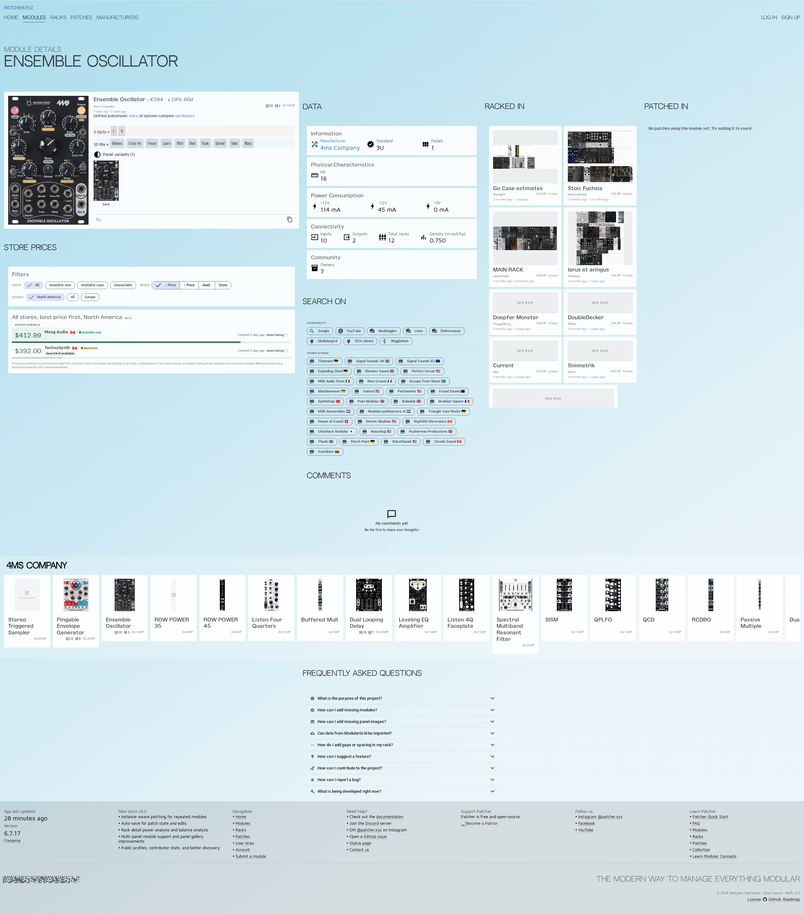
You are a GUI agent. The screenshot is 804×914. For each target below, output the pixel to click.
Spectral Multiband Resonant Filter (510, 629)
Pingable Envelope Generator (70, 626)
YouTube (585, 830)
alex (495, 372)
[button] (402, 698)
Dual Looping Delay (366, 622)
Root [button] (192, 143)
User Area (245, 843)
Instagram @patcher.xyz (600, 816)
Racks (58, 17)
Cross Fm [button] (135, 143)
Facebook (586, 823)
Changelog (12, 840)
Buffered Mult (320, 619)
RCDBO (701, 619)
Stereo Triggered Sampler (21, 626)
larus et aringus (588, 269)
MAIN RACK (508, 269)
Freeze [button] (152, 143)
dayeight (499, 195)
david (571, 372)
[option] (33, 285)
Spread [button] (220, 143)
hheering (574, 276)
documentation (389, 816)
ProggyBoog (501, 324)
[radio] (166, 285)
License (754, 899)
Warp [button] (248, 143)
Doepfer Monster (515, 317)
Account (243, 849)
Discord (372, 823)
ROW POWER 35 (172, 622)
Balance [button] (117, 143)
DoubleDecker (585, 317)
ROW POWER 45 (221, 622)
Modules (34, 17)
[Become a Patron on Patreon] (481, 827)
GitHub (775, 899)
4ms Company (104, 106)
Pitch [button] (180, 143)
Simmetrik (581, 365)
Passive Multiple (751, 622)
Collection (701, 849)
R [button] (121, 131)
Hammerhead (577, 195)
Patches (81, 17)
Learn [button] (166, 143)
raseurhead (500, 276)
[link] (27, 614)
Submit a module (251, 856)
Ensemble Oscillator (119, 99)
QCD (649, 619)
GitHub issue (375, 836)
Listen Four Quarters (267, 622)
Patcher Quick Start (710, 816)
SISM (551, 619)
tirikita (571, 324)
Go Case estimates (517, 188)
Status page (360, 843)
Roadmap (791, 899)
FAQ (696, 823)
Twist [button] (234, 143)
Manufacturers (117, 17)
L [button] (113, 131)
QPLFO (603, 619)
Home (11, 17)
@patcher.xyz (369, 830)
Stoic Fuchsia (585, 188)
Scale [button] (205, 143)
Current (503, 365)
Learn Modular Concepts (714, 856)
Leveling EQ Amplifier (414, 622)
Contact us (359, 849)
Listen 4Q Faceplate (460, 622)
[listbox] (80, 285)
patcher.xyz (18, 8)
